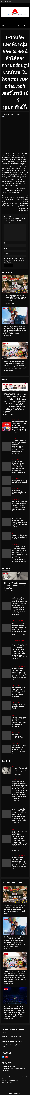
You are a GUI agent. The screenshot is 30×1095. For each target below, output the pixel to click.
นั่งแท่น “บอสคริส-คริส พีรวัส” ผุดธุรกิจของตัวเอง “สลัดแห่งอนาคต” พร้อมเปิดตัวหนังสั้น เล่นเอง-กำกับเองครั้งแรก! (19, 522)
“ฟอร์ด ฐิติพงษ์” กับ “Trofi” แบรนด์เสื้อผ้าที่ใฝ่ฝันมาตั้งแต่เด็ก (19, 706)
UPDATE (19, 32)
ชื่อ (5, 243)
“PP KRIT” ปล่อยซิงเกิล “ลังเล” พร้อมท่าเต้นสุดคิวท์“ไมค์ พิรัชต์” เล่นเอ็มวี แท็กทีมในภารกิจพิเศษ (8, 200)
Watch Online (24, 25)
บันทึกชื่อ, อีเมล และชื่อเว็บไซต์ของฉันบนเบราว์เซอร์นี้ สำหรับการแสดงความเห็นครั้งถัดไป (15, 260)
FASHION (14, 438)
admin (5, 114)
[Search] (18, 25)
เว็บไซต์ (6, 253)
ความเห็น (7, 222)
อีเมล (5, 248)
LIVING (5, 384)
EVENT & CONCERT (13, 32)
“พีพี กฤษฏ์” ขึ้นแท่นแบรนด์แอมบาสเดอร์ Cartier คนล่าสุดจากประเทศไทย (14, 585)
